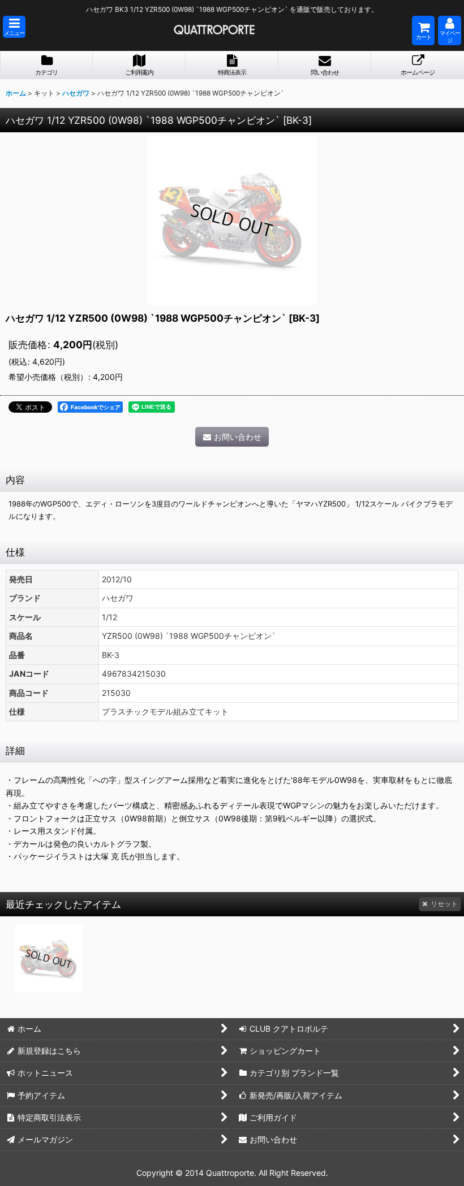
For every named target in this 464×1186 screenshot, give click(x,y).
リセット (444, 903)
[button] (14, 27)
